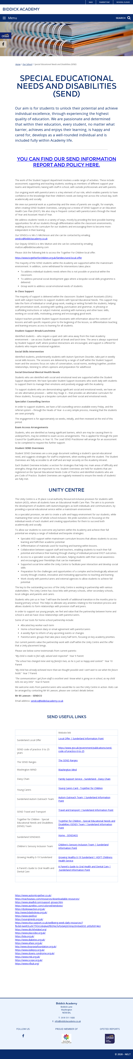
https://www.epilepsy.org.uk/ (30, 949)
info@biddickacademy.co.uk (68, 1021)
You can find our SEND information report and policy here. (66, 162)
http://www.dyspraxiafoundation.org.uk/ (35, 946)
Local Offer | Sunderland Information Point (81, 738)
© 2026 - (123, 1054)
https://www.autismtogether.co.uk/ (33, 895)
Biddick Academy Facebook (23, 1035)
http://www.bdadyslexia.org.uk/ (31, 912)
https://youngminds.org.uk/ (29, 919)
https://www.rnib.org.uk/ (27, 956)
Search (121, 18)
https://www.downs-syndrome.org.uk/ (34, 953)
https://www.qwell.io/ (26, 915)
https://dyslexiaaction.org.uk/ (30, 909)
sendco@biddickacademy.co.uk (31, 238)
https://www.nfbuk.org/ (27, 963)
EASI (91, 2)
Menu (12, 18)
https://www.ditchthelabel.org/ (31, 929)
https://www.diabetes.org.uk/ (30, 939)
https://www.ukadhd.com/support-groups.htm (39, 902)
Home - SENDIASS (68, 835)
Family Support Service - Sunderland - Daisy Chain (84, 778)
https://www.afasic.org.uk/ (28, 943)
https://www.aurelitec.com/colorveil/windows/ (39, 905)
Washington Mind (67, 769)
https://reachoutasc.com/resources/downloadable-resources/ (47, 898)
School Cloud (123, 2)
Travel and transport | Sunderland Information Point (85, 810)
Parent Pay (104, 2)
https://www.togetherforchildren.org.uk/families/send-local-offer (48, 257)
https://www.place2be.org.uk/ (30, 932)
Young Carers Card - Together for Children (80, 788)
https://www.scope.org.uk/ (28, 960)
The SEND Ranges (68, 760)
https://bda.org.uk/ (24, 936)
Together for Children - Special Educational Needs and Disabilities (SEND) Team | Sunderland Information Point (86, 824)
